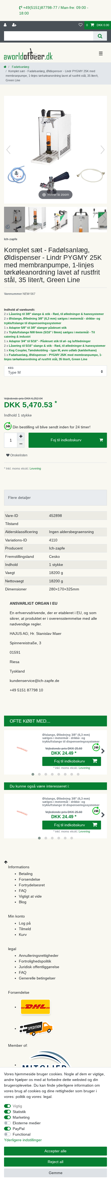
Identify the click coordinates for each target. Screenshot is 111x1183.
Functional (21, 1134)
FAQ (22, 890)
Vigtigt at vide (30, 896)
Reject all (55, 1162)
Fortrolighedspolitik (35, 961)
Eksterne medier (27, 1123)
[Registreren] (14, 25)
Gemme (56, 1173)
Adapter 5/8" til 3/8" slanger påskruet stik (38, 327)
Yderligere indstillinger (23, 1140)
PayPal (19, 1128)
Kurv (23, 934)
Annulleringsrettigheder (38, 955)
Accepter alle (55, 1151)
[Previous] (8, 149)
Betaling (26, 874)
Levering (35, 468)
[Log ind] (5, 25)
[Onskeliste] (80, 25)
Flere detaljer (19, 497)
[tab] (55, 498)
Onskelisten (18, 455)
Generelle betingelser (37, 978)
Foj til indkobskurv (66, 440)
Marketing (21, 1117)
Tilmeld (25, 929)
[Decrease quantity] (21, 444)
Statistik (19, 1112)
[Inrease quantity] (21, 436)
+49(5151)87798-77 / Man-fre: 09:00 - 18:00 (53, 10)
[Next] (102, 149)
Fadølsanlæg (20, 66)
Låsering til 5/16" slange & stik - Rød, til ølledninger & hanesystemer (57, 345)
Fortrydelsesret (32, 885)
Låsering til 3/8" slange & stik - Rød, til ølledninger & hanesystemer (56, 314)
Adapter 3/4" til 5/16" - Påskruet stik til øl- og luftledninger (50, 341)
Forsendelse (29, 879)
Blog (22, 902)
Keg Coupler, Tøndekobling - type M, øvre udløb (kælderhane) (53, 350)
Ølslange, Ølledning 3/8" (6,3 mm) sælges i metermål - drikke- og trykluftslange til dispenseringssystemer (70, 738)
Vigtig (17, 1106)
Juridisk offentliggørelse (39, 967)
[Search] (100, 36)
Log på (25, 923)
